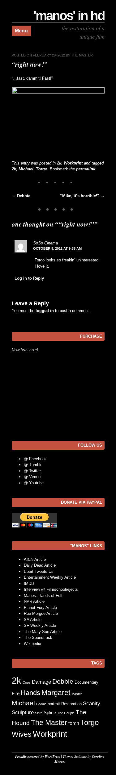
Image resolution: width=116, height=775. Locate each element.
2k (59, 163)
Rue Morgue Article (41, 613)
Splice (50, 712)
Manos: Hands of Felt (43, 595)
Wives (22, 734)
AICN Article (35, 559)
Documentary (86, 682)
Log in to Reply (29, 278)
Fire (15, 693)
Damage (41, 682)
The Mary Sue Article (43, 631)
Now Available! (25, 350)
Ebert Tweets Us (39, 571)
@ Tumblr (32, 464)
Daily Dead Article (40, 565)
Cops (27, 682)
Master (76, 694)
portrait (54, 704)
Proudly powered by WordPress (37, 756)
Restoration (71, 704)
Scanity (91, 703)
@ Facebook (35, 458)
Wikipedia (32, 643)
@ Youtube (34, 483)
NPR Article (34, 601)
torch (73, 723)
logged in (45, 310)
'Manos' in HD (69, 15)
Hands (30, 693)
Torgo (41, 169)
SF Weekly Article (40, 625)
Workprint (73, 163)
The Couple (66, 713)
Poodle (41, 704)
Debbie (21, 196)
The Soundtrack (38, 637)
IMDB (29, 583)
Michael (26, 169)
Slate (38, 713)
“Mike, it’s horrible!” (82, 196)
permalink (85, 169)
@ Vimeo (32, 476)
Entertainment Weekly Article (50, 577)
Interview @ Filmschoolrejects (51, 589)
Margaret (55, 693)
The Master (82, 55)
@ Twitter (32, 471)
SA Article (32, 619)
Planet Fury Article (40, 607)
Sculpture (23, 712)
